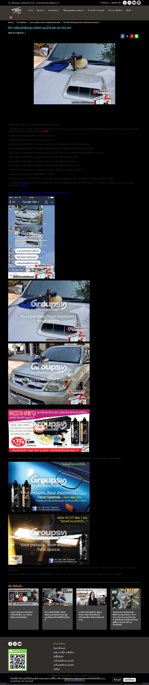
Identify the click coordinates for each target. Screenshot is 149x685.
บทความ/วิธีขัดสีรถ (115, 10)
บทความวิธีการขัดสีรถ (64, 652)
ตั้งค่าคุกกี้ (117, 680)
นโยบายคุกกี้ (29, 681)
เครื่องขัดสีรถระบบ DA (64, 661)
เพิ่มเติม (129, 10)
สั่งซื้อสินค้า (59, 656)
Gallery (57, 669)
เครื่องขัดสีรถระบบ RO (64, 665)
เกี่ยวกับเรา (41, 10)
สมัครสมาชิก (116, 3)
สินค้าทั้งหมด (53, 10)
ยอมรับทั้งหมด (129, 680)
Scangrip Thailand (96, 10)
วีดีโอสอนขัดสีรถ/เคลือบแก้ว (73, 10)
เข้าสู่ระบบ (105, 3)
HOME (30, 10)
